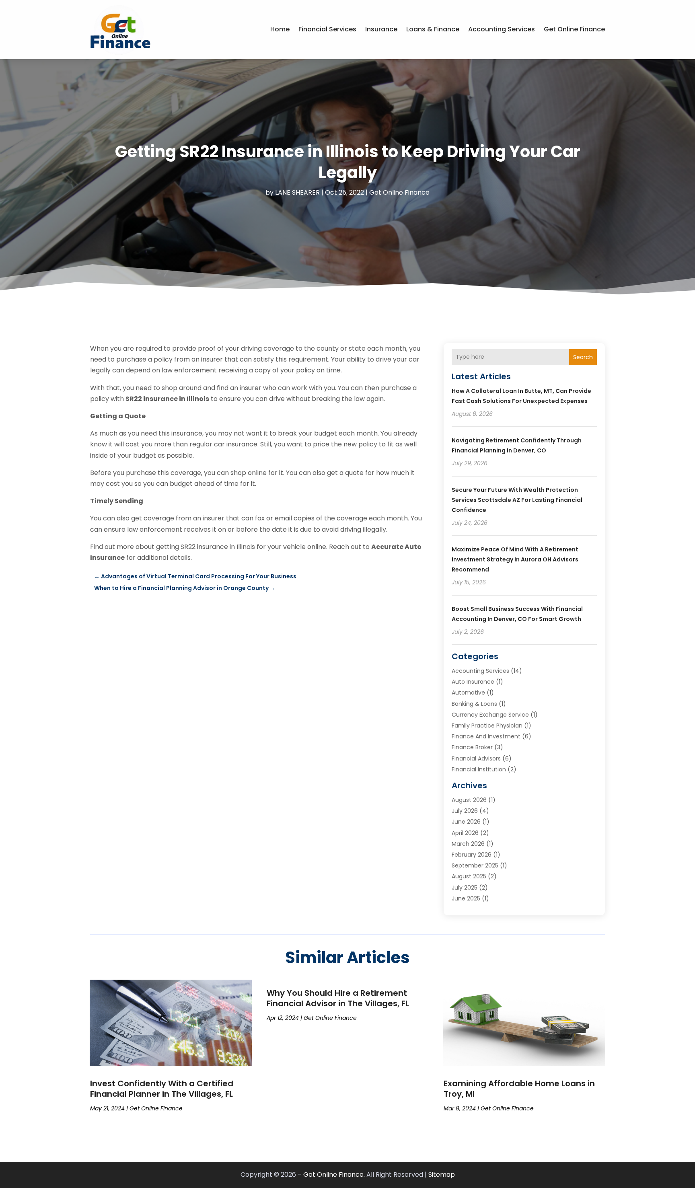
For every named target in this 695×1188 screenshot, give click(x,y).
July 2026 (465, 811)
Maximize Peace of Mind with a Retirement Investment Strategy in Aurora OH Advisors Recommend (515, 559)
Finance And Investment (486, 736)
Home (280, 29)
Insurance (381, 29)
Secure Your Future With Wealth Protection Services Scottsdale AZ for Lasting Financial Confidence (517, 500)
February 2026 (471, 855)
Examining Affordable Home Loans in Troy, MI (519, 1089)
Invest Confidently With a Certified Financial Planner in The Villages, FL (161, 1089)
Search (583, 357)
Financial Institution (479, 769)
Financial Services (327, 29)
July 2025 (464, 888)
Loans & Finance (432, 29)
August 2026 (469, 800)
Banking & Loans (474, 704)
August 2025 (469, 876)
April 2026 (465, 833)
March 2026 (468, 844)
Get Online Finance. (334, 1174)
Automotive (468, 693)
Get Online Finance (574, 29)
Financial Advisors (476, 758)
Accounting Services (501, 29)
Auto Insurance (473, 682)
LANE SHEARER (297, 192)
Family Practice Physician (487, 725)
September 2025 (475, 865)
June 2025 (466, 898)
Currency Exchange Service (490, 715)
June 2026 (466, 822)
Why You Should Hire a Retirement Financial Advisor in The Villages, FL (338, 998)
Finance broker (472, 747)
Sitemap (441, 1174)
